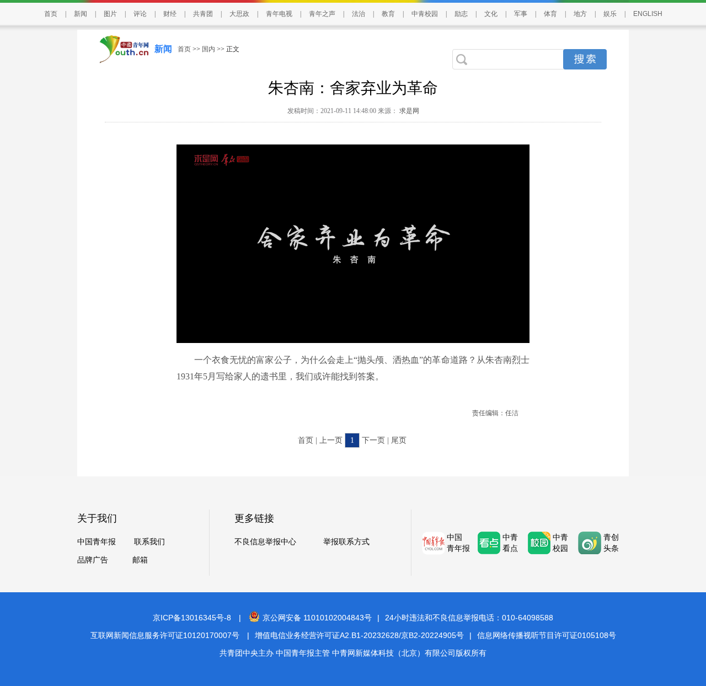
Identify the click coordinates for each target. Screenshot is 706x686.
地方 (580, 14)
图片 (110, 14)
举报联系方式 (346, 542)
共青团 (203, 14)
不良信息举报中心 (265, 542)
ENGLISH (647, 14)
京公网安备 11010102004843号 (317, 617)
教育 (388, 14)
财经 (169, 14)
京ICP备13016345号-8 (192, 617)
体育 (550, 14)
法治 (358, 14)
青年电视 (279, 14)
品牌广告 (92, 560)
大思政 (239, 14)
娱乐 (610, 14)
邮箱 (140, 560)
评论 (140, 14)
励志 (461, 14)
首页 (50, 14)
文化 (491, 14)
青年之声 (322, 14)
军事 (520, 14)
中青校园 (424, 14)
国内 (208, 49)
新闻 (80, 14)
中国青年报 (96, 542)
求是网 (408, 111)
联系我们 (149, 542)
